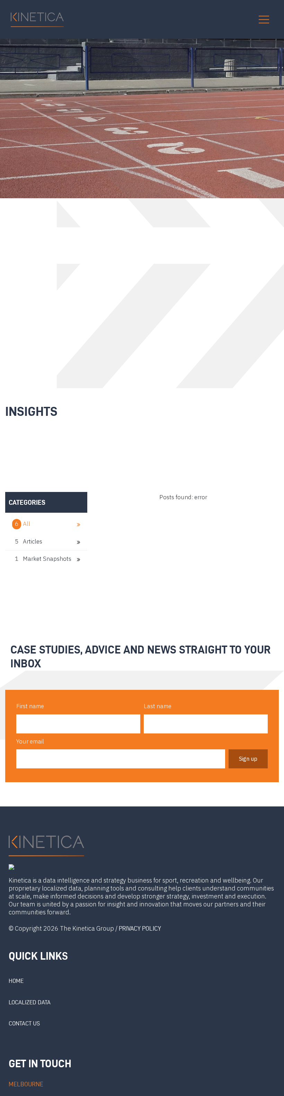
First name (30, 706)
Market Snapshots (43, 559)
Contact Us (24, 1023)
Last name (157, 706)
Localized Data (30, 1002)
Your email (30, 741)
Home (16, 981)
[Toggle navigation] (264, 19)
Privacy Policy (140, 928)
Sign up (248, 758)
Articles (28, 541)
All (23, 524)
